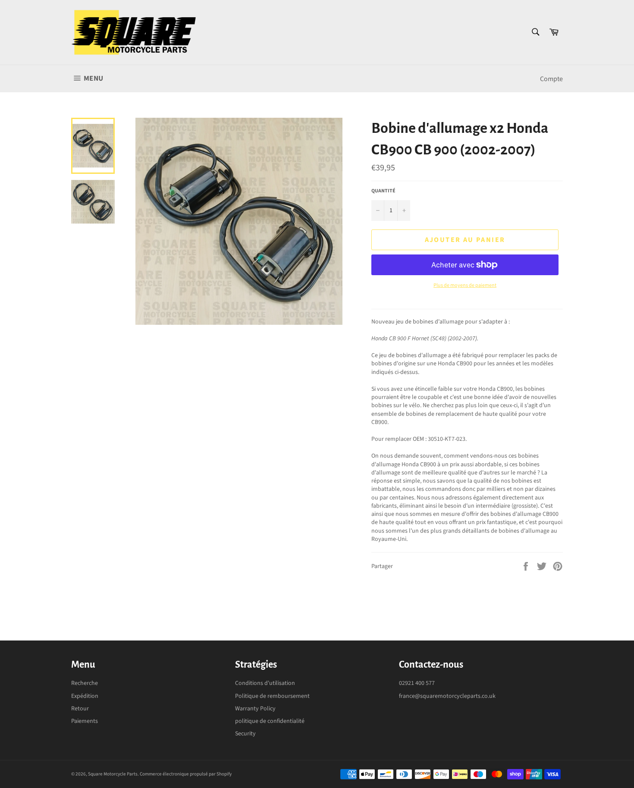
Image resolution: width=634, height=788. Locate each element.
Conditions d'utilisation (265, 683)
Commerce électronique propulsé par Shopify (186, 774)
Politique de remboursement (272, 696)
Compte (551, 79)
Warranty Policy (255, 708)
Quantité (383, 191)
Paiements (84, 721)
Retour (80, 708)
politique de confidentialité (269, 721)
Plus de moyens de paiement (464, 285)
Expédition (84, 696)
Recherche (84, 683)
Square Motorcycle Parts (113, 774)
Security (245, 733)
